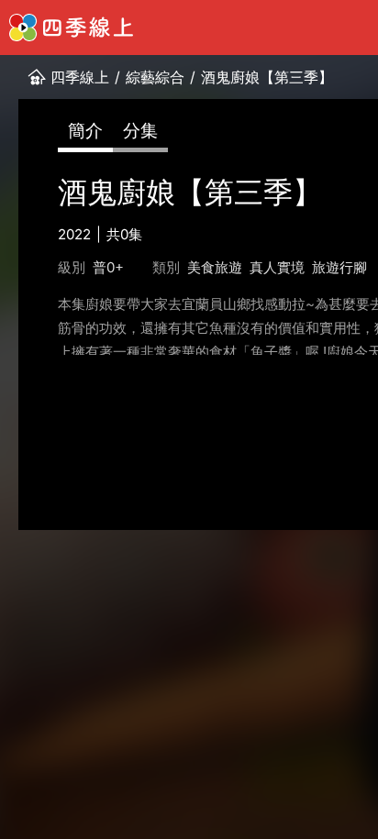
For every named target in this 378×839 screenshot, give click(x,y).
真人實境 (277, 267)
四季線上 (79, 77)
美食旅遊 (214, 267)
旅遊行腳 (339, 267)
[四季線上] (71, 27)
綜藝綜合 (155, 77)
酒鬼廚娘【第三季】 (267, 77)
